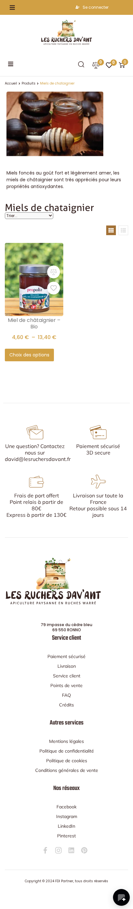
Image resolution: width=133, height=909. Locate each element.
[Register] (78, 7)
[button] (12, 7)
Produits (29, 83)
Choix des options (29, 355)
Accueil (11, 83)
